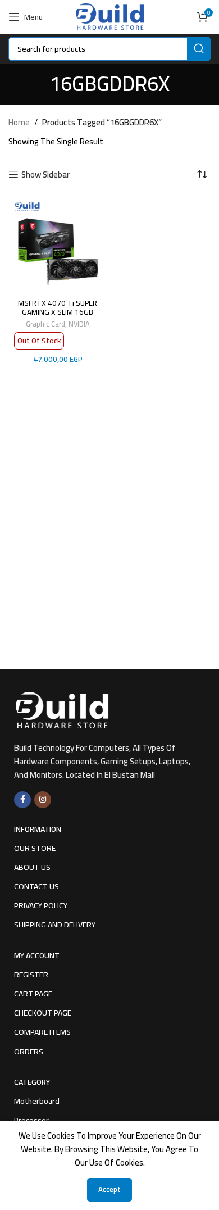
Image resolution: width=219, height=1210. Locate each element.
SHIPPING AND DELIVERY (54, 924)
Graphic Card (45, 323)
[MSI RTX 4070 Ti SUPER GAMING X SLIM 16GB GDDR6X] (57, 244)
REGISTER (31, 974)
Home (19, 122)
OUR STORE (35, 848)
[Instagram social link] (42, 799)
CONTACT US (36, 886)
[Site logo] (109, 16)
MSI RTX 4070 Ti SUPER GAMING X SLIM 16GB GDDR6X (57, 312)
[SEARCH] (199, 49)
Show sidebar (45, 174)
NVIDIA (79, 323)
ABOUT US (32, 867)
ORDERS (28, 1051)
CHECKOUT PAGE (42, 1012)
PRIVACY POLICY (40, 905)
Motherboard (37, 1101)
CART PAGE (33, 993)
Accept (109, 1189)
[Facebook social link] (22, 799)
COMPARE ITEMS (42, 1032)
